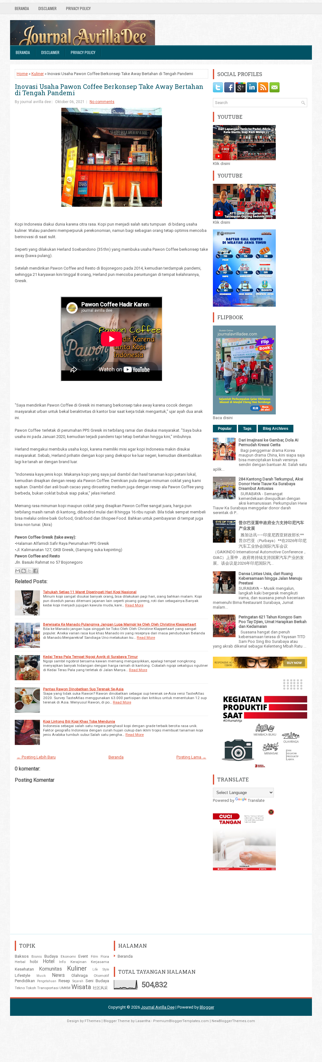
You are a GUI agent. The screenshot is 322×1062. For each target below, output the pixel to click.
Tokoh (31, 988)
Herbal (20, 962)
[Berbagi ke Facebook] (35, 571)
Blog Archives (275, 428)
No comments (102, 102)
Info (62, 962)
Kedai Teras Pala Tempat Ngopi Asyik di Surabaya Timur (90, 656)
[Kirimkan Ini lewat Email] (17, 571)
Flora (105, 956)
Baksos (22, 956)
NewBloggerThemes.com (233, 1021)
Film (94, 956)
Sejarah (77, 981)
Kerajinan (78, 962)
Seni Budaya (97, 980)
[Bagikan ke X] (29, 571)
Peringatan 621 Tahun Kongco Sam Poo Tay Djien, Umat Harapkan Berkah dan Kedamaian (273, 622)
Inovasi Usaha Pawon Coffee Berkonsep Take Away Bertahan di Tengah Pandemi (109, 89)
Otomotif (101, 975)
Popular (225, 428)
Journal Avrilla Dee (158, 1007)
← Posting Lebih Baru (36, 757)
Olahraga (79, 975)
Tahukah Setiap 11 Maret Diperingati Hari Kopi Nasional (89, 592)
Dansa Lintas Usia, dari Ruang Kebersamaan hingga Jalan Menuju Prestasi (270, 578)
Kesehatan (24, 969)
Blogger (207, 1007)
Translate (256, 800)
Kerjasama (100, 962)
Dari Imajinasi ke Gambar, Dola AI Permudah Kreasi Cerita (268, 442)
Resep (64, 980)
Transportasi (47, 988)
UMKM (64, 988)
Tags (247, 428)
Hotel (48, 961)
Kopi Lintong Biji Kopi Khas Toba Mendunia (79, 721)
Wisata (81, 987)
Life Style (100, 969)
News (58, 975)
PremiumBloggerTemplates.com (181, 1021)
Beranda (22, 8)
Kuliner (37, 73)
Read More (134, 605)
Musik (41, 976)
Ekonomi (68, 956)
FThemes (93, 1021)
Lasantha (143, 1021)
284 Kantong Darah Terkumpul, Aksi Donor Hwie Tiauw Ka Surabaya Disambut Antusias (271, 484)
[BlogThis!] (23, 571)
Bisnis (36, 956)
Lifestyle (22, 975)
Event (83, 956)
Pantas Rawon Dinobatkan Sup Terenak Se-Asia (83, 689)
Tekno (20, 988)
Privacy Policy (78, 8)
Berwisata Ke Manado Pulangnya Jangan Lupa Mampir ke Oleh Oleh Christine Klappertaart (119, 624)
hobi (34, 961)
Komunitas (50, 969)
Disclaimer (47, 8)
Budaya (51, 956)
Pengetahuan (46, 981)
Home (22, 73)
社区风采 (100, 988)
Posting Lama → (191, 757)
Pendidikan (25, 980)
